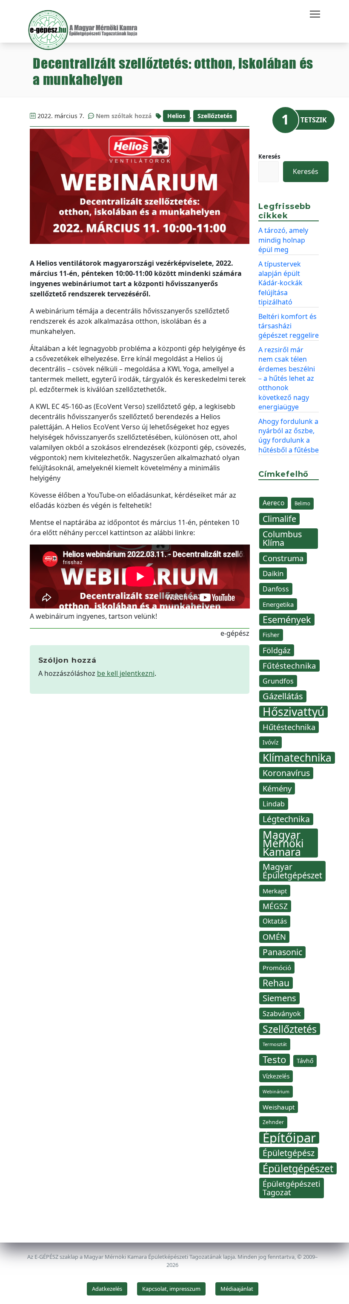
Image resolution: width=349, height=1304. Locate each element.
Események (287, 620)
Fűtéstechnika (289, 665)
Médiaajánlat (236, 1288)
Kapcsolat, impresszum (171, 1288)
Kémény (277, 788)
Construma (283, 558)
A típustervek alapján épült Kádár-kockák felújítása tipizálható (280, 283)
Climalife (279, 518)
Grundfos (278, 681)
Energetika (278, 604)
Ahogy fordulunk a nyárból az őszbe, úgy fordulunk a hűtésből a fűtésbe (288, 436)
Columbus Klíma (282, 538)
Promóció (277, 967)
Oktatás (275, 921)
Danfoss (276, 589)
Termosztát (275, 1044)
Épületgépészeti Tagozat (291, 1188)
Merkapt (275, 891)
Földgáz (277, 650)
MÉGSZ (275, 906)
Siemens (279, 998)
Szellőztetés (214, 116)
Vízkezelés (276, 1076)
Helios (176, 116)
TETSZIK (313, 120)
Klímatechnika (297, 758)
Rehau (276, 983)
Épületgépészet (298, 1168)
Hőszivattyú (293, 712)
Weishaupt (279, 1107)
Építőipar (289, 1138)
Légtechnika (286, 819)
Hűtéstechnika (289, 727)
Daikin (273, 573)
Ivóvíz (270, 742)
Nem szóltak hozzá (124, 116)
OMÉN (274, 936)
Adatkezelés (107, 1288)
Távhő (305, 1061)
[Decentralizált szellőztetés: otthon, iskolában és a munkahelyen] (140, 186)
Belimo (302, 503)
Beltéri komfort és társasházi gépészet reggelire (288, 326)
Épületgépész (289, 1153)
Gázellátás (283, 696)
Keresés (269, 156)
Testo (274, 1060)
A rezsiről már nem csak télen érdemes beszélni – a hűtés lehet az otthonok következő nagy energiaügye (286, 378)
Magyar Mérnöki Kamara (283, 843)
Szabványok (282, 1013)
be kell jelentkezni (125, 673)
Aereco (273, 502)
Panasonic (282, 952)
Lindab (274, 803)
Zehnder (273, 1122)
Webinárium (276, 1092)
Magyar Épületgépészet (292, 871)
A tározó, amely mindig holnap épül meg (283, 240)
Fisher (271, 635)
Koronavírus (286, 773)
